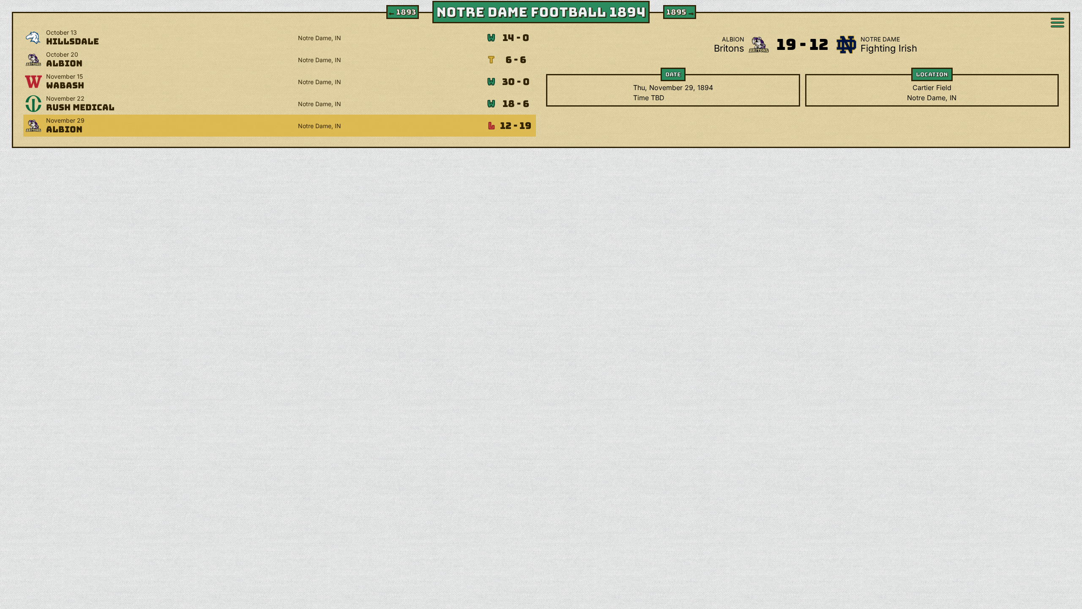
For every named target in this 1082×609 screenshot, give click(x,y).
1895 (680, 12)
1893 (402, 12)
